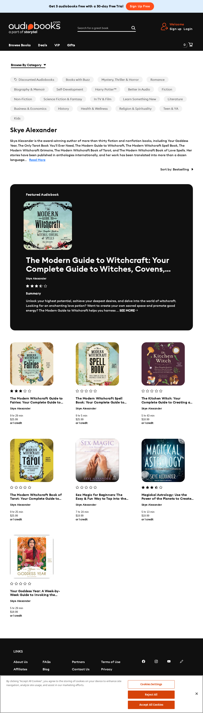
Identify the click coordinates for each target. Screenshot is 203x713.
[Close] (196, 693)
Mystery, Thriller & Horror (120, 79)
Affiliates (20, 669)
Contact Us (80, 669)
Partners (78, 662)
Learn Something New (139, 99)
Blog (46, 669)
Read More (37, 160)
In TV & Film (102, 99)
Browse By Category (26, 65)
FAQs (47, 662)
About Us (20, 662)
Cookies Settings (151, 684)
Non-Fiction (23, 99)
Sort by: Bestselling (175, 169)
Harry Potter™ (105, 89)
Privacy (106, 669)
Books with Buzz (78, 79)
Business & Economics (30, 108)
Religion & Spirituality (135, 108)
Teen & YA (170, 108)
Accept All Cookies (151, 704)
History (63, 108)
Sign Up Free (140, 6)
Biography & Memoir (29, 89)
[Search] (133, 27)
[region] (101, 694)
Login (188, 29)
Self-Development (69, 89)
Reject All (151, 694)
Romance (157, 79)
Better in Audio (139, 89)
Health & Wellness (94, 108)
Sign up (176, 29)
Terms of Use (110, 662)
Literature (175, 99)
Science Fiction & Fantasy (63, 99)
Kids (17, 118)
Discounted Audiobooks (36, 79)
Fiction (167, 89)
